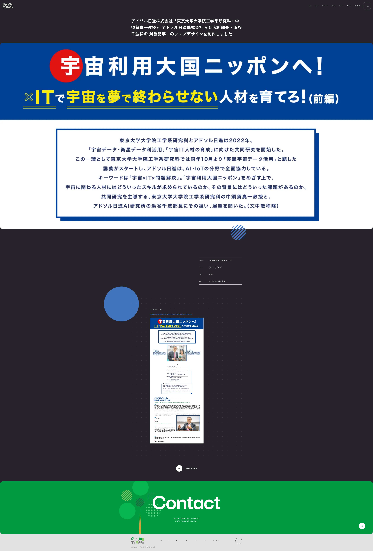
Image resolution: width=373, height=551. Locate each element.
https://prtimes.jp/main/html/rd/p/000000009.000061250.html (171, 314)
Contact (357, 6)
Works (333, 6)
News (349, 6)
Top (310, 6)
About (317, 6)
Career (341, 6)
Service (324, 6)
